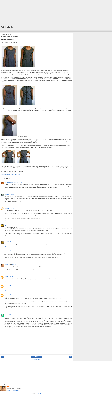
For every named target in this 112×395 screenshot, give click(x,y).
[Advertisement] (36, 13)
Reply (5, 189)
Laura (5, 285)
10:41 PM (10, 276)
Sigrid (6, 251)
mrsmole (6, 314)
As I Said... (7, 26)
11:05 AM (10, 251)
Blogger (39, 393)
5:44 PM (12, 194)
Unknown (6, 208)
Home (36, 356)
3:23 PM (14, 264)
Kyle (5, 225)
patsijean (6, 194)
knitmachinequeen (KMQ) (11, 182)
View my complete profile (13, 390)
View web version (36, 359)
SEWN (6, 276)
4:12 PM (10, 285)
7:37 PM (11, 314)
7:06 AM (9, 241)
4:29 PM (10, 294)
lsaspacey (7, 264)
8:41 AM (12, 208)
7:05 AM (9, 225)
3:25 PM (20, 182)
